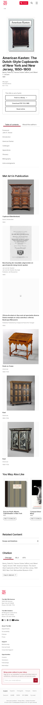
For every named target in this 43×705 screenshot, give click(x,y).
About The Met (6, 626)
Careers (4, 657)
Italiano (35, 691)
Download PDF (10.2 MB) (20, 103)
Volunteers (5, 660)
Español (12, 691)
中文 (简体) (25, 695)
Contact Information (30, 700)
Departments (6, 629)
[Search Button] (31, 3)
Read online (21, 109)
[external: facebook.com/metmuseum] (2, 620)
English (5, 691)
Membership (5, 644)
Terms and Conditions (11, 700)
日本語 (12, 695)
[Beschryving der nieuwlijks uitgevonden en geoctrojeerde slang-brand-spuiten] (20, 243)
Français (28, 691)
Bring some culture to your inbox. (15, 672)
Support (4, 641)
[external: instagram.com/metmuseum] (10, 620)
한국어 (18, 695)
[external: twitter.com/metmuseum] (5, 620)
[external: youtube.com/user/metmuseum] (15, 620)
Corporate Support (7, 650)
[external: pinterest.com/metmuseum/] (7, 620)
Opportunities (6, 654)
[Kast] (20, 393)
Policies (4, 634)
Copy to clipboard (9, 575)
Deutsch (5, 695)
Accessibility (5, 631)
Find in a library (19, 97)
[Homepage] (5, 3)
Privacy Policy (21, 700)
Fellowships (5, 662)
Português (20, 691)
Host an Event (6, 647)
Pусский (32, 695)
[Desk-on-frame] (20, 346)
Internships (5, 665)
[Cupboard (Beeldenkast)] (20, 197)
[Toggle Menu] (36, 3)
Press (3, 637)
